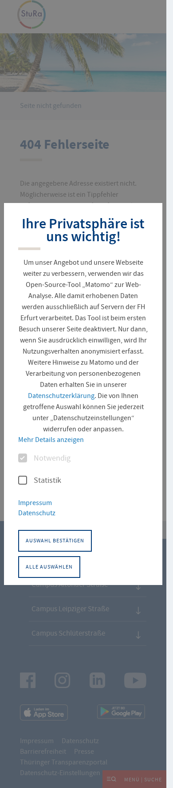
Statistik (47, 481)
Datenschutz (36, 513)
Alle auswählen (49, 566)
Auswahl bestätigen (55, 540)
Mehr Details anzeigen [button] (51, 439)
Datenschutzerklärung (61, 395)
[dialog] (83, 394)
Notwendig (52, 458)
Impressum (35, 502)
